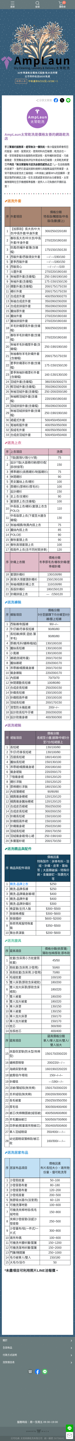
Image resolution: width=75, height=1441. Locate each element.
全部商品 (7, 1347)
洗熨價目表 (9, 1362)
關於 (5, 1340)
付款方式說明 (10, 1355)
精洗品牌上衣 (19, 884)
